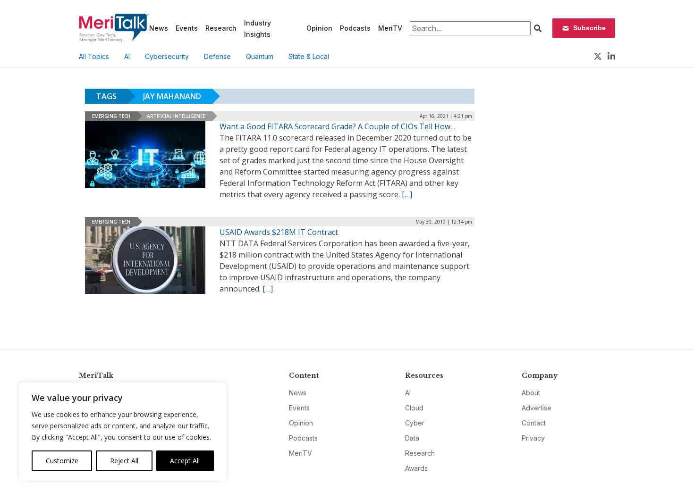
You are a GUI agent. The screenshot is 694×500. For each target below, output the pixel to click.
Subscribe (589, 28)
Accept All (185, 460)
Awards (416, 468)
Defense (217, 56)
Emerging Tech (111, 116)
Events (187, 28)
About (531, 393)
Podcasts (355, 28)
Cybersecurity (167, 56)
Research (221, 28)
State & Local (308, 56)
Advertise (536, 408)
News (158, 28)
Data (412, 438)
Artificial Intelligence (176, 116)
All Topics (94, 56)
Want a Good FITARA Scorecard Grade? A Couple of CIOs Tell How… (338, 126)
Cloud (414, 408)
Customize (62, 460)
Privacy (533, 438)
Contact (534, 423)
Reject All (124, 460)
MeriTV (390, 28)
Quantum (259, 56)
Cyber (414, 423)
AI (127, 56)
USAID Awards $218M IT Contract (279, 232)
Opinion (319, 28)
